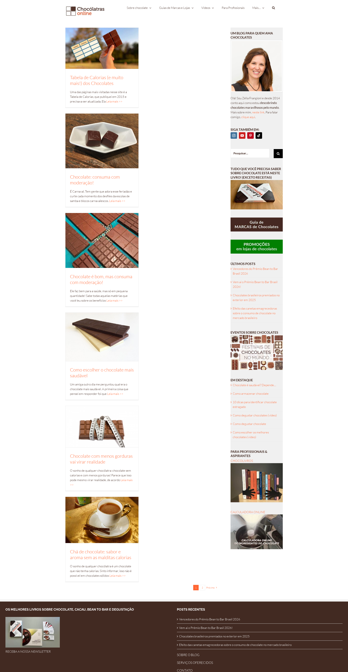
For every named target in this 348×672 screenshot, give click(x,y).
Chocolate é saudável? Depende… (254, 385)
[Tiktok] (259, 135)
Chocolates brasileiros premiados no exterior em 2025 (214, 636)
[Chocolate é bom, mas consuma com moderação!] (101, 240)
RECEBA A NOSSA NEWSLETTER (28, 651)
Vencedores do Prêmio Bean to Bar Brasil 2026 (209, 619)
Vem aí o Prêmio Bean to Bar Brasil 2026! (206, 628)
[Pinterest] (250, 135)
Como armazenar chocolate (251, 393)
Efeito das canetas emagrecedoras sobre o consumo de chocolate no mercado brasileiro (255, 313)
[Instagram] (234, 135)
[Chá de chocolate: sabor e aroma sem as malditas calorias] (101, 520)
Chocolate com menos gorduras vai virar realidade (101, 459)
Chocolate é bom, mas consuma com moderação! (101, 279)
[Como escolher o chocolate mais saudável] (101, 337)
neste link (258, 112)
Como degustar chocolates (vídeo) (255, 415)
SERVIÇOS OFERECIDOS (195, 663)
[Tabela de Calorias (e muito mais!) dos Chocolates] (101, 48)
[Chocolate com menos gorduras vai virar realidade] (101, 426)
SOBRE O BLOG (188, 655)
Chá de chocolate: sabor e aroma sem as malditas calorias (100, 554)
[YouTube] (242, 135)
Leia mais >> (114, 101)
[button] (273, 7)
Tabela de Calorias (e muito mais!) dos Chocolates (96, 80)
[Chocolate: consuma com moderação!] (101, 141)
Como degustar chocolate (249, 424)
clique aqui (248, 117)
